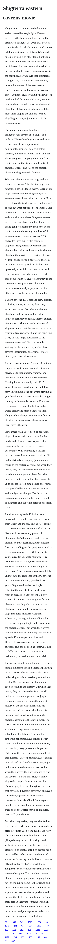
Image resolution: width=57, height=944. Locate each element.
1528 (30, 922)
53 (6, 941)
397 (42, 933)
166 (38, 937)
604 (30, 926)
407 (21, 929)
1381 (38, 929)
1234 (39, 922)
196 (29, 929)
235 (46, 929)
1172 (7, 937)
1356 (14, 922)
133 (30, 937)
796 (15, 937)
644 (45, 937)
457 (13, 941)
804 (20, 933)
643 (47, 926)
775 (14, 929)
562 (21, 922)
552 (6, 933)
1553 (29, 933)
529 (6, 929)
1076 (7, 926)
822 (22, 937)
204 (15, 926)
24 (46, 922)
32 (6, 922)
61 (14, 933)
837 (23, 926)
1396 (39, 926)
